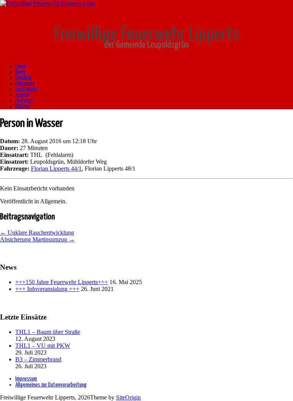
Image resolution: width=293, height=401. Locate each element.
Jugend (22, 94)
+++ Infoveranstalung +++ (47, 289)
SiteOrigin (128, 397)
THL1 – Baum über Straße (47, 332)
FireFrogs (24, 100)
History (22, 106)
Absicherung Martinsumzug (37, 239)
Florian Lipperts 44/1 (56, 168)
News (20, 72)
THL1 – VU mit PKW (42, 345)
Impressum (26, 379)
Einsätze (23, 77)
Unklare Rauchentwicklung (37, 232)
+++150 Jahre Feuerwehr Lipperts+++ (61, 282)
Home (20, 66)
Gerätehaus (26, 89)
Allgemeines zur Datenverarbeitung (51, 385)
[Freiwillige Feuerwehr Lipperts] (48, 3)
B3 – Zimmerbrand (38, 359)
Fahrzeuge (25, 83)
